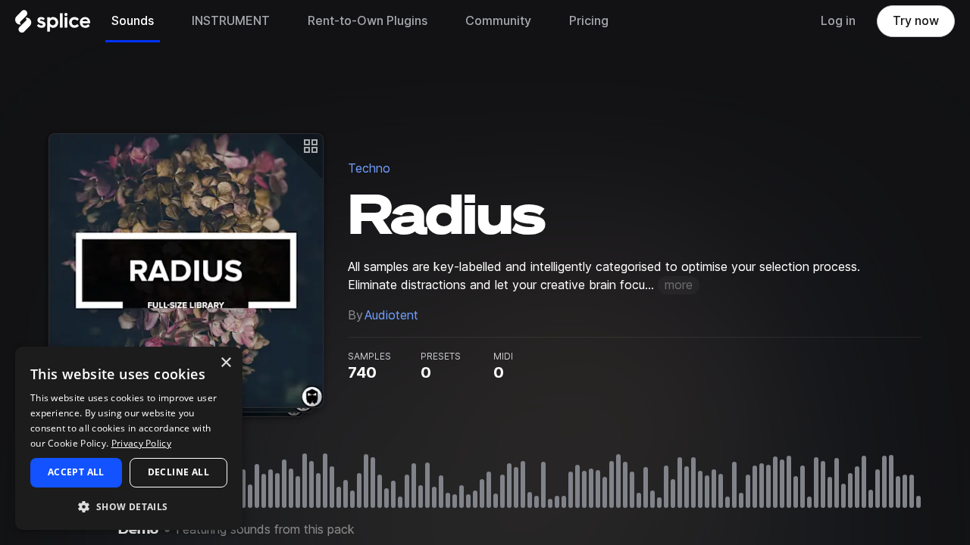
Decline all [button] (178, 472)
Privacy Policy (141, 443)
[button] (128, 506)
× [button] (225, 363)
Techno (369, 168)
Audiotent (391, 315)
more (679, 285)
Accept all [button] (76, 472)
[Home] (52, 25)
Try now (916, 21)
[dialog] (128, 438)
